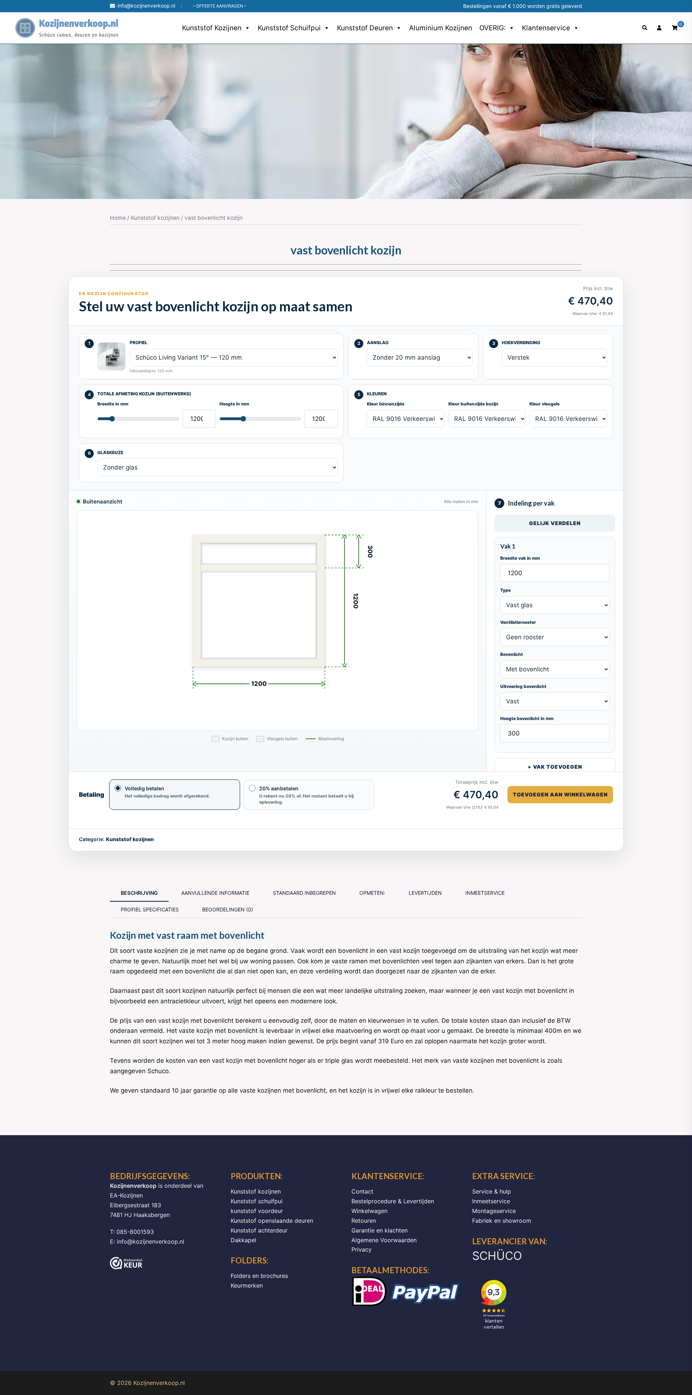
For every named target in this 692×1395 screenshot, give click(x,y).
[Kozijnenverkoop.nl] (66, 27)
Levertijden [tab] (425, 893)
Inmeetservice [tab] (485, 893)
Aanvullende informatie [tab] (215, 893)
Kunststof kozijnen (211, 28)
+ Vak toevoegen (555, 767)
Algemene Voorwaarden (384, 1240)
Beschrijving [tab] (139, 893)
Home (118, 217)
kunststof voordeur (257, 1210)
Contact (362, 1191)
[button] (645, 28)
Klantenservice (546, 28)
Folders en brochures (259, 1275)
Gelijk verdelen (555, 523)
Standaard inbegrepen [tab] (304, 893)
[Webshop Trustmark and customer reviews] (126, 1262)
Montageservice (494, 1210)
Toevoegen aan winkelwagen (560, 794)
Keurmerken (247, 1285)
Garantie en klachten (379, 1230)
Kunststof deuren (365, 28)
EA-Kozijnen (126, 1195)
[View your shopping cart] (675, 28)
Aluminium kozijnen (440, 28)
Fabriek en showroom (501, 1220)
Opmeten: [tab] (372, 893)
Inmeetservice (491, 1201)
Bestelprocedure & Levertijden (392, 1201)
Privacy (361, 1249)
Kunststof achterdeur (259, 1230)
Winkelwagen (369, 1210)
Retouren (363, 1220)
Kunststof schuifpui (289, 28)
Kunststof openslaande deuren (272, 1220)
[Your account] (660, 28)
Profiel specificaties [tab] (150, 909)
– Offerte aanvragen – (219, 6)
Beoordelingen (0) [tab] (227, 909)
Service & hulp (491, 1191)
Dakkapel (243, 1240)
